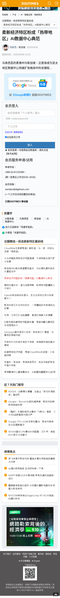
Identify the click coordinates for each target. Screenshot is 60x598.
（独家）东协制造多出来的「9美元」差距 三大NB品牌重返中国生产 (32, 413)
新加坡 (37, 219)
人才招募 (33, 557)
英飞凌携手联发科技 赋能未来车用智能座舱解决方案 (31, 460)
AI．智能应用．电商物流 (31, 15)
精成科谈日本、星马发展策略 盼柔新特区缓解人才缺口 (29, 286)
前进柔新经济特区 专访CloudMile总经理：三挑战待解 (29, 353)
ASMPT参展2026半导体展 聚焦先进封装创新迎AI (31, 477)
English (37, 561)
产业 (14, 15)
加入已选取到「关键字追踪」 (19, 227)
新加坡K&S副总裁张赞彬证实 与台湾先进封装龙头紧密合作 (29, 270)
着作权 (41, 554)
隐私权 (48, 554)
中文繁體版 (25, 561)
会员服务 (17, 554)
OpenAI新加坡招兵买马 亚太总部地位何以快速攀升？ (29, 296)
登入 (30, 145)
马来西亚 (24, 219)
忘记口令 (8, 132)
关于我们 (7, 554)
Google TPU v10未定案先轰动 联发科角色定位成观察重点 (31, 423)
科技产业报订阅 (29, 554)
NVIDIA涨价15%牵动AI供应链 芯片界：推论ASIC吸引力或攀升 (31, 433)
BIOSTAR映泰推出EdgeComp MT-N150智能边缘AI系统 (31, 497)
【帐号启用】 (11, 154)
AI (48, 219)
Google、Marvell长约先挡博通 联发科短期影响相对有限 (31, 403)
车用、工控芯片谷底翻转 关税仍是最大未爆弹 (28, 315)
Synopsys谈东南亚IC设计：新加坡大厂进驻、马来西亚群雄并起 (29, 333)
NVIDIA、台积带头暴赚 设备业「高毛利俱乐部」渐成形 (31, 393)
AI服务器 (9, 219)
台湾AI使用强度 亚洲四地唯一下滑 (25, 468)
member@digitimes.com (17, 189)
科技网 (5, 15)
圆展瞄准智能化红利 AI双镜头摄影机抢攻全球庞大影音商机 (31, 487)
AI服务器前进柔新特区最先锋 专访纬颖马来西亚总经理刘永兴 (29, 323)
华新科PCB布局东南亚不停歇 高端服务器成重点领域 (29, 343)
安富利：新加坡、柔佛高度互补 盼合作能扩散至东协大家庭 (29, 363)
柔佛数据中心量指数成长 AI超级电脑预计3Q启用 (29, 372)
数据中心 (9, 222)
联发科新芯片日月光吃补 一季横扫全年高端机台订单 (29, 306)
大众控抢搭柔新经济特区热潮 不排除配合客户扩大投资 (29, 260)
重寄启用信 (18, 132)
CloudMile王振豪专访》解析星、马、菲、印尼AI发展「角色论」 (29, 250)
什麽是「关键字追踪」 (16, 232)
